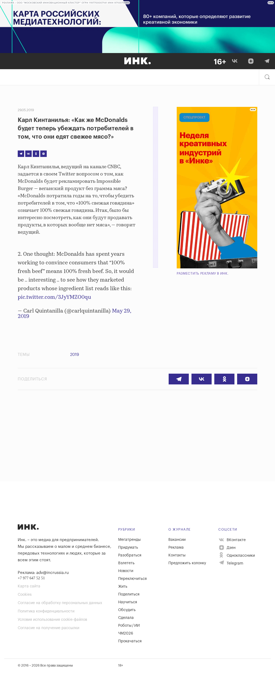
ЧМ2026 (125, 633)
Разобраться (129, 555)
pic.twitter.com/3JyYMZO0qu (54, 297)
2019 (74, 355)
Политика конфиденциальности (46, 611)
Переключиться (132, 579)
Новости (125, 571)
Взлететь (126, 563)
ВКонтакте (236, 540)
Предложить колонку (187, 563)
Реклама (176, 547)
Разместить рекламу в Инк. (203, 273)
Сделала (126, 618)
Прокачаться (130, 641)
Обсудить (127, 610)
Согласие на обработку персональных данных (60, 603)
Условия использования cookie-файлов (52, 620)
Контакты (177, 555)
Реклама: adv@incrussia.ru (43, 573)
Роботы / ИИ (129, 626)
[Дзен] (251, 61)
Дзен (231, 548)
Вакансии (177, 540)
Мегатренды (129, 540)
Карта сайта (29, 586)
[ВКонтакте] (235, 61)
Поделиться (128, 594)
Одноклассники (240, 556)
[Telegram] (267, 61)
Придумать (128, 547)
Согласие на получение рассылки (48, 628)
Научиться (127, 602)
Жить (122, 586)
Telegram (234, 563)
